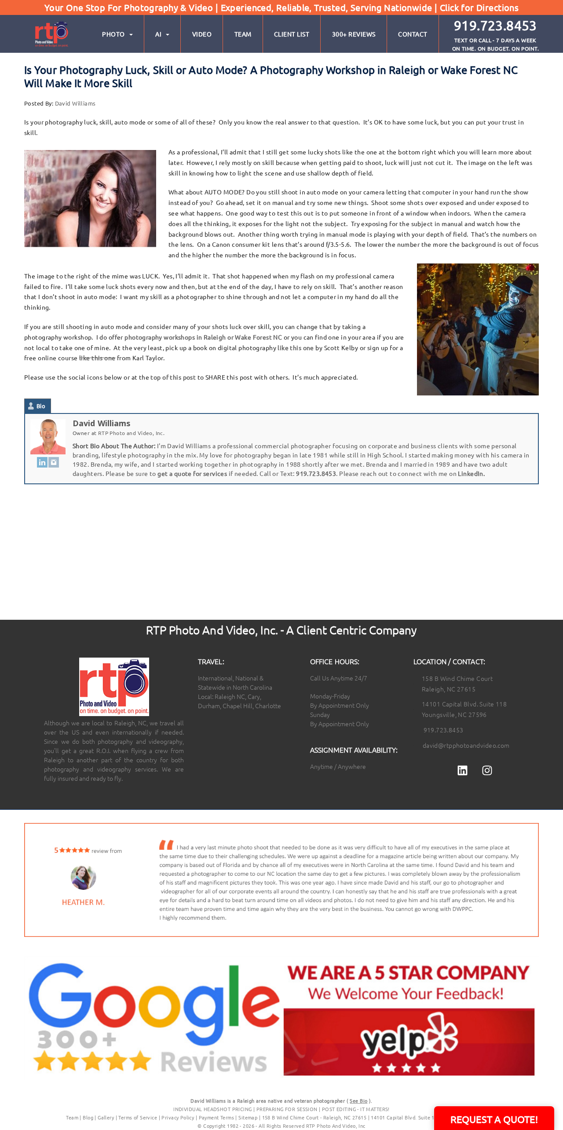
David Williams (75, 103)
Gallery (106, 1117)
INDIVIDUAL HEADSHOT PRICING (212, 1108)
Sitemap (247, 1117)
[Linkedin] (463, 771)
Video (202, 34)
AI (158, 34)
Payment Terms (216, 1117)
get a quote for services (192, 473)
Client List (292, 34)
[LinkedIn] (42, 462)
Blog (88, 1117)
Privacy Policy (178, 1117)
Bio (41, 406)
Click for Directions (479, 7)
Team (243, 34)
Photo (113, 34)
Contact (413, 34)
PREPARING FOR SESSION (287, 1108)
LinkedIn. (471, 473)
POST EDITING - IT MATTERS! (356, 1108)
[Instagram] (53, 462)
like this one (296, 347)
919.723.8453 (316, 473)
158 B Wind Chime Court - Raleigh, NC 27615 (314, 1117)
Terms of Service (137, 1117)
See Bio (358, 1100)
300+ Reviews (354, 34)
